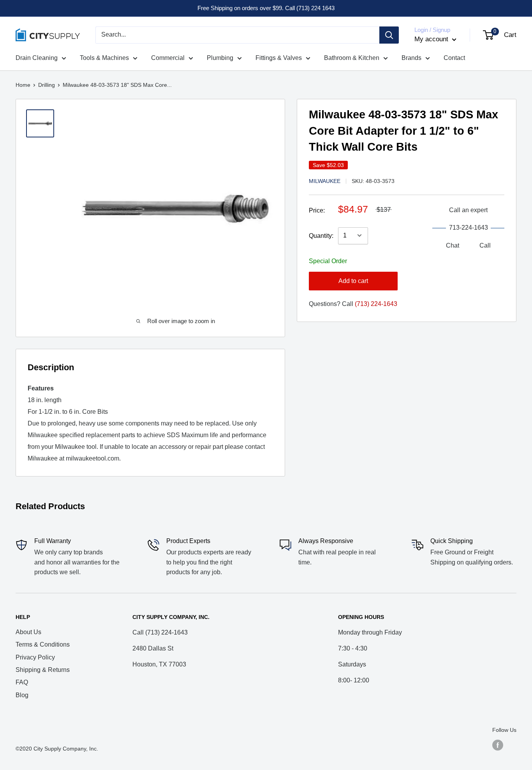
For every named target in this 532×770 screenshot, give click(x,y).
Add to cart (353, 280)
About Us (28, 632)
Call (485, 245)
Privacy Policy (35, 657)
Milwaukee (324, 181)
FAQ (22, 682)
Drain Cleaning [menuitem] (37, 57)
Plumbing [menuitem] (220, 57)
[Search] (389, 35)
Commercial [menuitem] (168, 57)
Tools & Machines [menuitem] (104, 57)
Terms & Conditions (43, 644)
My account (432, 39)
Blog (22, 695)
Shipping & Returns (43, 669)
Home (23, 85)
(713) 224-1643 (376, 303)
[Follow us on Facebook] (497, 744)
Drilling (46, 85)
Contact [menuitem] (454, 57)
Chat (452, 245)
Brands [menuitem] (411, 57)
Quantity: (321, 235)
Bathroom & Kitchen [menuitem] (351, 57)
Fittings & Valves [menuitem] (278, 57)
